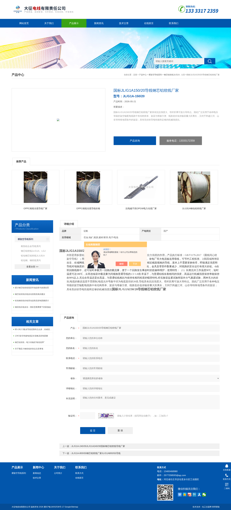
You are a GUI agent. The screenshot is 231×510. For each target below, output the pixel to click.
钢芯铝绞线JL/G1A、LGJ (174, 75)
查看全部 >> (32, 266)
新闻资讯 (99, 23)
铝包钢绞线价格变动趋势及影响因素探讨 (32, 301)
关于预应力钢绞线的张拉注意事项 (29, 349)
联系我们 (173, 23)
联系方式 (79, 473)
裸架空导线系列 (155, 75)
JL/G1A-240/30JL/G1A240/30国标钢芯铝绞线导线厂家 (98, 446)
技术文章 (124, 23)
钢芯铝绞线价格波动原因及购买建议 (30, 294)
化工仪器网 (207, 507)
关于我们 (49, 23)
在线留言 (149, 23)
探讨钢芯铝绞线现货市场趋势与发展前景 (32, 288)
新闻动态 (37, 473)
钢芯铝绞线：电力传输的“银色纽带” (29, 342)
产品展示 (74, 23)
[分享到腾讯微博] (194, 494)
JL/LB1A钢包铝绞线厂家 (194, 208)
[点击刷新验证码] (106, 415)
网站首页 (24, 23)
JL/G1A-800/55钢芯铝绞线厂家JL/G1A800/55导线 (96, 453)
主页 (135, 75)
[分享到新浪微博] (190, 494)
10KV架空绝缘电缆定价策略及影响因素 (31, 336)
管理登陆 (216, 507)
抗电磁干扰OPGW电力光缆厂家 (141, 208)
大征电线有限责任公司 (21, 507)
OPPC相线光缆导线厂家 (35, 208)
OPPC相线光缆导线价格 (88, 208)
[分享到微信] (204, 494)
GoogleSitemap (71, 507)
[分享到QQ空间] (185, 494)
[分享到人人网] (199, 494)
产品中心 (143, 75)
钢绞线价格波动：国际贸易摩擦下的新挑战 (33, 307)
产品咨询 (135, 140)
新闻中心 (38, 467)
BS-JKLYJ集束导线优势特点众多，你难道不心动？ (34, 329)
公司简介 (58, 473)
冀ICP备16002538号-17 (54, 507)
